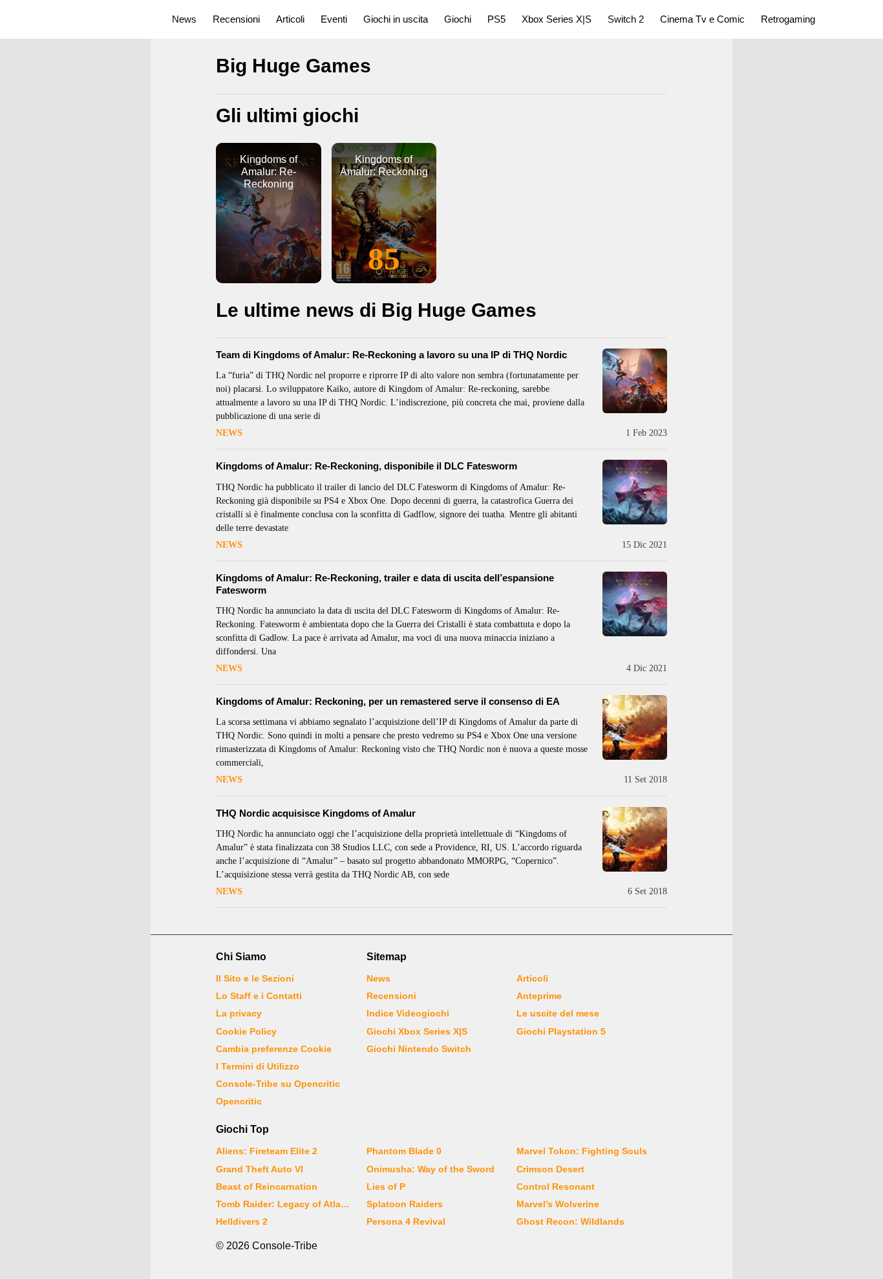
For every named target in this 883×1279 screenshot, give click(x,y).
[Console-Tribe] (78, 19)
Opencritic (239, 1101)
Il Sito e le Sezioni (255, 978)
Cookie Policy (246, 1031)
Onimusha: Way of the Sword (431, 1169)
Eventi (334, 19)
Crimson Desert (550, 1169)
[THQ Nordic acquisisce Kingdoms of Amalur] (634, 839)
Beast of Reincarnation (266, 1186)
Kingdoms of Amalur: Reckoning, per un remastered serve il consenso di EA (388, 701)
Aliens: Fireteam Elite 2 (266, 1151)
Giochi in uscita (395, 19)
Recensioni (236, 19)
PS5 (496, 19)
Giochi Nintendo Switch (419, 1049)
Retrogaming (788, 19)
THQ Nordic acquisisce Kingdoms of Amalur (316, 813)
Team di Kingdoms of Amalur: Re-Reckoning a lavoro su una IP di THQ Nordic (391, 354)
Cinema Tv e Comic (702, 19)
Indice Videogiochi (408, 1013)
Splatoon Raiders (405, 1204)
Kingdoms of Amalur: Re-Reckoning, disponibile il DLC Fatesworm (366, 465)
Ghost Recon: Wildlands (570, 1221)
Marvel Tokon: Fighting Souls (581, 1151)
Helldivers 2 (242, 1221)
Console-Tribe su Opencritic (278, 1084)
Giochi (457, 19)
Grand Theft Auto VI (259, 1169)
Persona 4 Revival (406, 1221)
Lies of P (386, 1186)
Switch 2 (626, 19)
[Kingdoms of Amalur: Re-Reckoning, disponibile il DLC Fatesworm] (634, 492)
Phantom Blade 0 (404, 1151)
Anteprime (539, 996)
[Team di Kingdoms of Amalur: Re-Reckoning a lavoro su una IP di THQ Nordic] (634, 381)
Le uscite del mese (557, 1013)
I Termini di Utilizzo (257, 1066)
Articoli (290, 19)
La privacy (239, 1013)
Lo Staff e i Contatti (259, 996)
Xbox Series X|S (556, 19)
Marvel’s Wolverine (557, 1204)
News (184, 19)
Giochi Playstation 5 (561, 1031)
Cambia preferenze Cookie (274, 1049)
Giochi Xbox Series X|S (417, 1031)
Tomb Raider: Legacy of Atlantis (283, 1204)
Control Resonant (555, 1186)
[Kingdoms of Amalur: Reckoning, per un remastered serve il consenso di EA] (634, 727)
